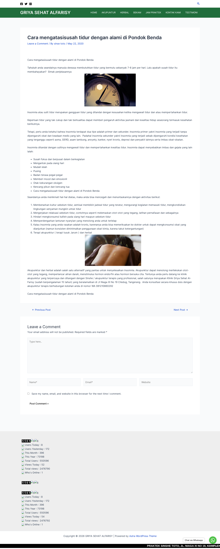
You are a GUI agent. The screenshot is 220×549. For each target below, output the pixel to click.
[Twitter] (26, 4)
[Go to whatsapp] (213, 540)
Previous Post (41, 310)
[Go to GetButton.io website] (213, 546)
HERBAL (124, 12)
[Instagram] (30, 4)
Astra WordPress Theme (143, 535)
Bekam (137, 12)
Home (94, 12)
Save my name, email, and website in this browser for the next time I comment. (76, 393)
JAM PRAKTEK (153, 12)
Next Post (181, 310)
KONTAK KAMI (173, 12)
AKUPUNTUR (109, 12)
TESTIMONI (191, 12)
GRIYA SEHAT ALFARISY (45, 12)
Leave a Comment (37, 43)
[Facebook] (21, 4)
